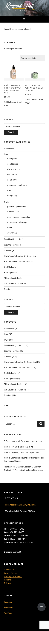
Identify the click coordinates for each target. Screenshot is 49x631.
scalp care (12, 179)
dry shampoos (13, 169)
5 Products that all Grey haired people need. (23, 441)
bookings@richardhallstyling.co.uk (20, 504)
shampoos (12, 158)
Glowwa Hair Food (12, 244)
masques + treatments (17, 184)
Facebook (8, 607)
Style (6, 201)
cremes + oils (13, 211)
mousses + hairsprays (17, 222)
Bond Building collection (14, 239)
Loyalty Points (10, 572)
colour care (12, 174)
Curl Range (9, 250)
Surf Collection (10, 266)
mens (9, 227)
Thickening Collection (13, 278)
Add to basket (10, 101)
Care (6, 154)
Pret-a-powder (10, 272)
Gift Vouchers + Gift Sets (15, 283)
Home (6, 29)
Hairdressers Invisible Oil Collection (20, 255)
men (9, 190)
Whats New (9, 148)
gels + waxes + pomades (18, 216)
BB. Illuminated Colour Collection (18, 261)
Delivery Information (13, 576)
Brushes (8, 289)
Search (11, 132)
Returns (7, 579)
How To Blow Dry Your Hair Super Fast (21, 452)
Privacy (7, 583)
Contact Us (9, 569)
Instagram (8, 601)
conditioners (12, 163)
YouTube (8, 612)
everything (12, 195)
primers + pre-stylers (16, 206)
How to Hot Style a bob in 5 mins (18, 446)
